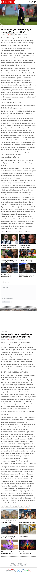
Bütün (20, 231)
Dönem (7, 506)
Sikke (27, 506)
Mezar (21, 506)
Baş (16, 231)
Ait (2, 506)
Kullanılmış (14, 506)
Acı (3, 231)
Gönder (6, 302)
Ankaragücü (9, 231)
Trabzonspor (28, 231)
